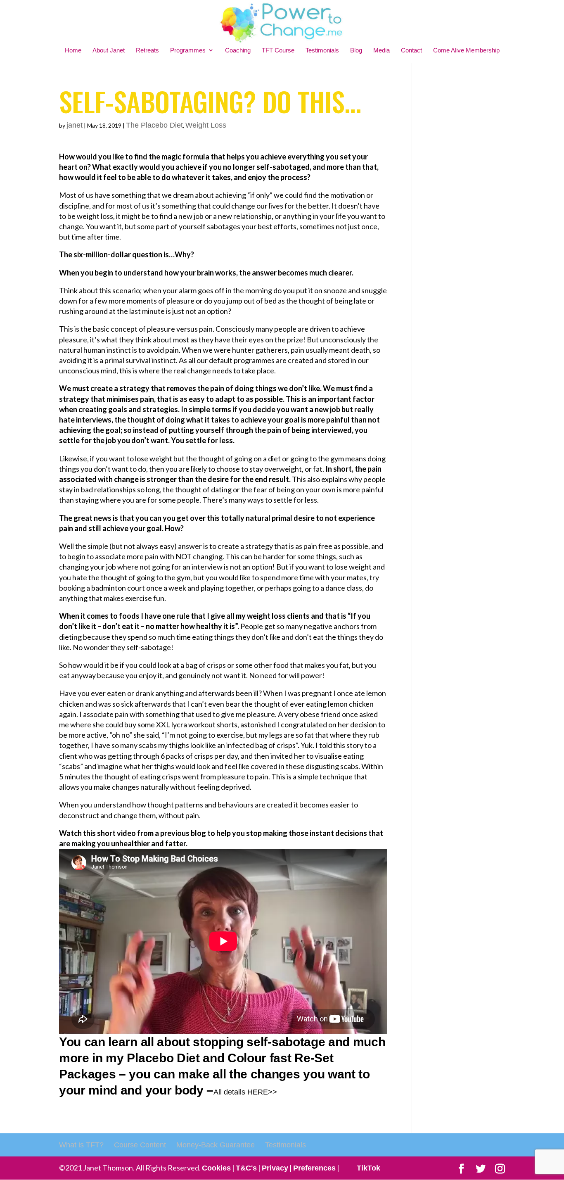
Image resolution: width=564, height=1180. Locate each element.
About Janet (108, 50)
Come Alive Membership (466, 50)
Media (381, 50)
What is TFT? (81, 1145)
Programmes (188, 50)
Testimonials (322, 50)
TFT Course (278, 50)
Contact (411, 50)
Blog (356, 50)
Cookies (216, 1168)
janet (74, 125)
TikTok (368, 1168)
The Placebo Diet (154, 125)
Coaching (238, 50)
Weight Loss (205, 125)
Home (73, 50)
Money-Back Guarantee (215, 1145)
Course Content (140, 1145)
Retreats (147, 50)
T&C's (246, 1168)
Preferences (314, 1168)
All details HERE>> (245, 1092)
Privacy (275, 1168)
